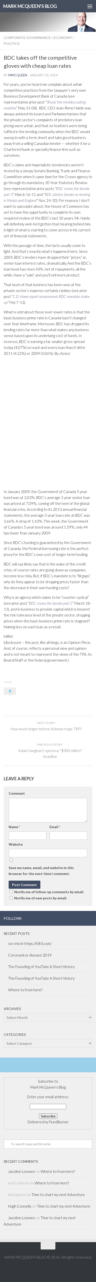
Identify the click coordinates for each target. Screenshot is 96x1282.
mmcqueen (17, 75)
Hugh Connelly (19, 1206)
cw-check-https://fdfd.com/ (29, 943)
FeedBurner (59, 1122)
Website (16, 844)
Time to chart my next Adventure (58, 1194)
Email (54, 827)
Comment (17, 793)
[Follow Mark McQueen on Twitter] (74, 918)
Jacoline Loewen (21, 1171)
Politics (11, 43)
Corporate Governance (27, 37)
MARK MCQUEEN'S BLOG (30, 6)
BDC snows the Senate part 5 (50, 603)
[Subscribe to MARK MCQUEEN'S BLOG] (89, 918)
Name (14, 827)
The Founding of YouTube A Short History (41, 966)
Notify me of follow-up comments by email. (49, 892)
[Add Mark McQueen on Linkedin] (81, 918)
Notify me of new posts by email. (40, 898)
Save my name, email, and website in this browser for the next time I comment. (41, 871)
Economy (62, 37)
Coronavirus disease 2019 (29, 955)
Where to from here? (25, 990)
